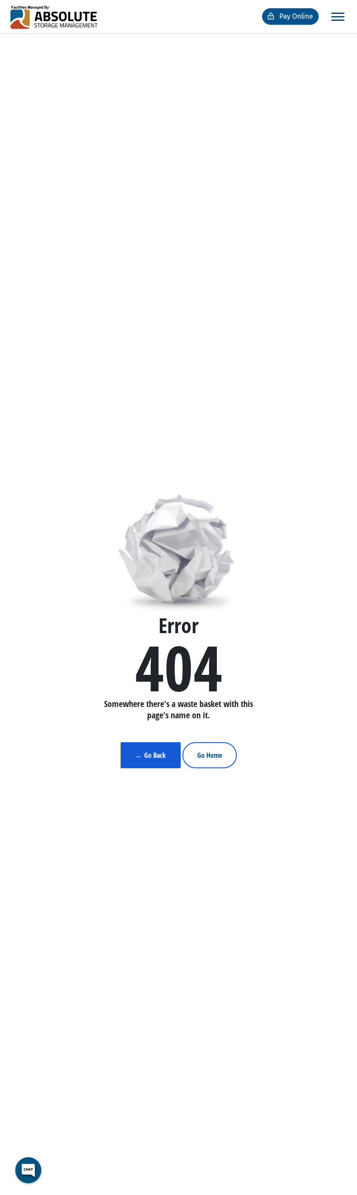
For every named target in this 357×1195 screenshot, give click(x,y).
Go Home (209, 755)
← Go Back (150, 755)
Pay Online (295, 16)
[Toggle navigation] (338, 16)
